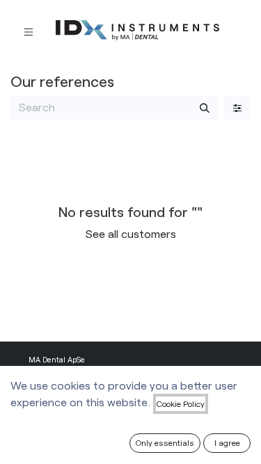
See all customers (131, 233)
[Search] (205, 107)
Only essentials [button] (165, 442)
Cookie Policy (181, 403)
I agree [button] (227, 442)
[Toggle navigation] (28, 31)
